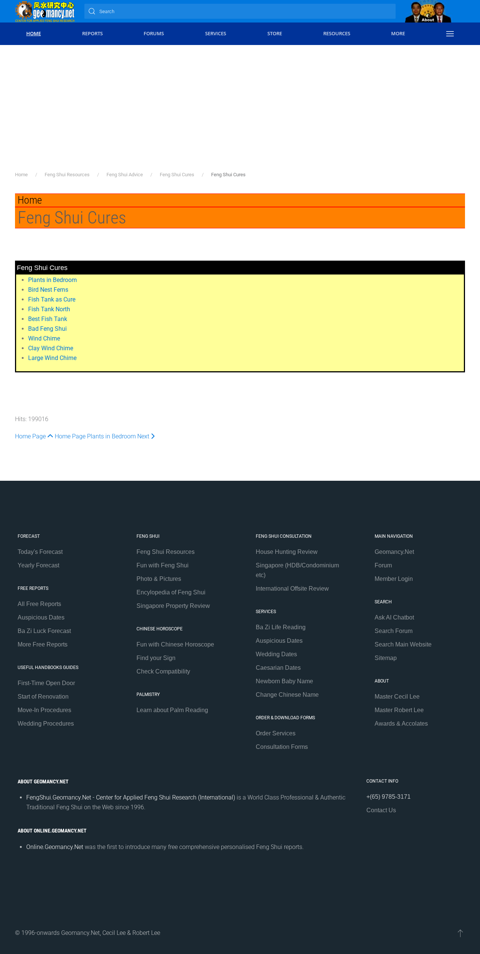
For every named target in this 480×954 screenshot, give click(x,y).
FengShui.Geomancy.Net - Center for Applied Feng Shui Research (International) (130, 797)
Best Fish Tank (47, 318)
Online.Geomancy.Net (54, 846)
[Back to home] (45, 11)
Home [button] (33, 33)
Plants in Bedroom (52, 280)
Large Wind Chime (52, 358)
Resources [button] (336, 33)
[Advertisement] (240, 114)
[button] (450, 33)
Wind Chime (44, 338)
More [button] (398, 33)
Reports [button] (92, 33)
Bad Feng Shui (47, 328)
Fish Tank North (49, 309)
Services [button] (215, 33)
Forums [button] (154, 33)
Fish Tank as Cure (51, 299)
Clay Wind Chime (50, 348)
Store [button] (274, 33)
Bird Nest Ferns (48, 289)
